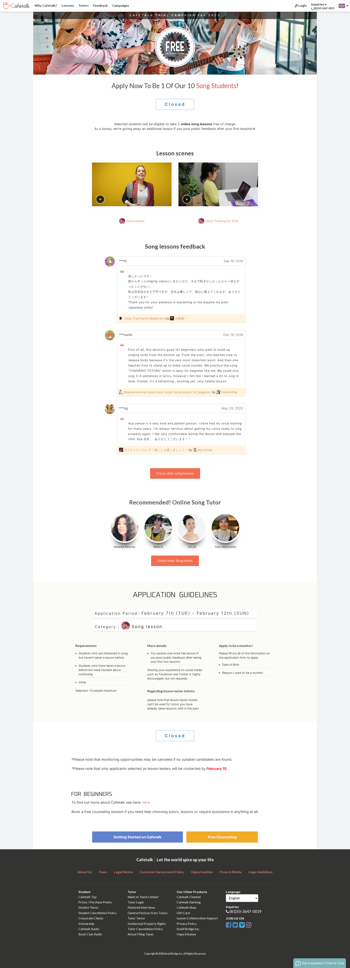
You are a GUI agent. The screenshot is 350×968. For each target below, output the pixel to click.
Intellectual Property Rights (147, 923)
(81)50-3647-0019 (245, 911)
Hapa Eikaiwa (186, 934)
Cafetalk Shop (186, 907)
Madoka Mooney (125, 546)
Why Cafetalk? (45, 5)
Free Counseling (222, 837)
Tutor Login (136, 902)
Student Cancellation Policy (97, 913)
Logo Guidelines (261, 872)
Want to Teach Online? (143, 897)
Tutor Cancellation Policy (145, 929)
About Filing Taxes (141, 934)
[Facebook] (228, 924)
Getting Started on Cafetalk (137, 837)
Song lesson (146, 626)
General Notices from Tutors (148, 913)
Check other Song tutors (175, 561)
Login (302, 5)
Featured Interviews (141, 907)
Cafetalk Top (87, 897)
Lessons (67, 5)
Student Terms (88, 907)
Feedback (100, 5)
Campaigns (120, 5)
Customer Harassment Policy (162, 872)
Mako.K (158, 546)
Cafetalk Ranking (189, 902)
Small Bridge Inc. (188, 929)
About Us (85, 872)
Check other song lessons (175, 473)
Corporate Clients (90, 918)
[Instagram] (248, 924)
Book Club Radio (90, 934)
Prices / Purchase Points (95, 902)
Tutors (83, 5)
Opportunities (202, 872)
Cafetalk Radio (88, 929)
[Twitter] (235, 924)
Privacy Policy (186, 923)
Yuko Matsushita (225, 546)
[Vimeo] (242, 924)
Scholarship (86, 923)
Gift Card (183, 913)
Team (103, 872)
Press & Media (230, 872)
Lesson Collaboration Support (197, 918)
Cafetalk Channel (189, 897)
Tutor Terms (136, 918)
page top (336, 929)
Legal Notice (123, 872)
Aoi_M (192, 546)
